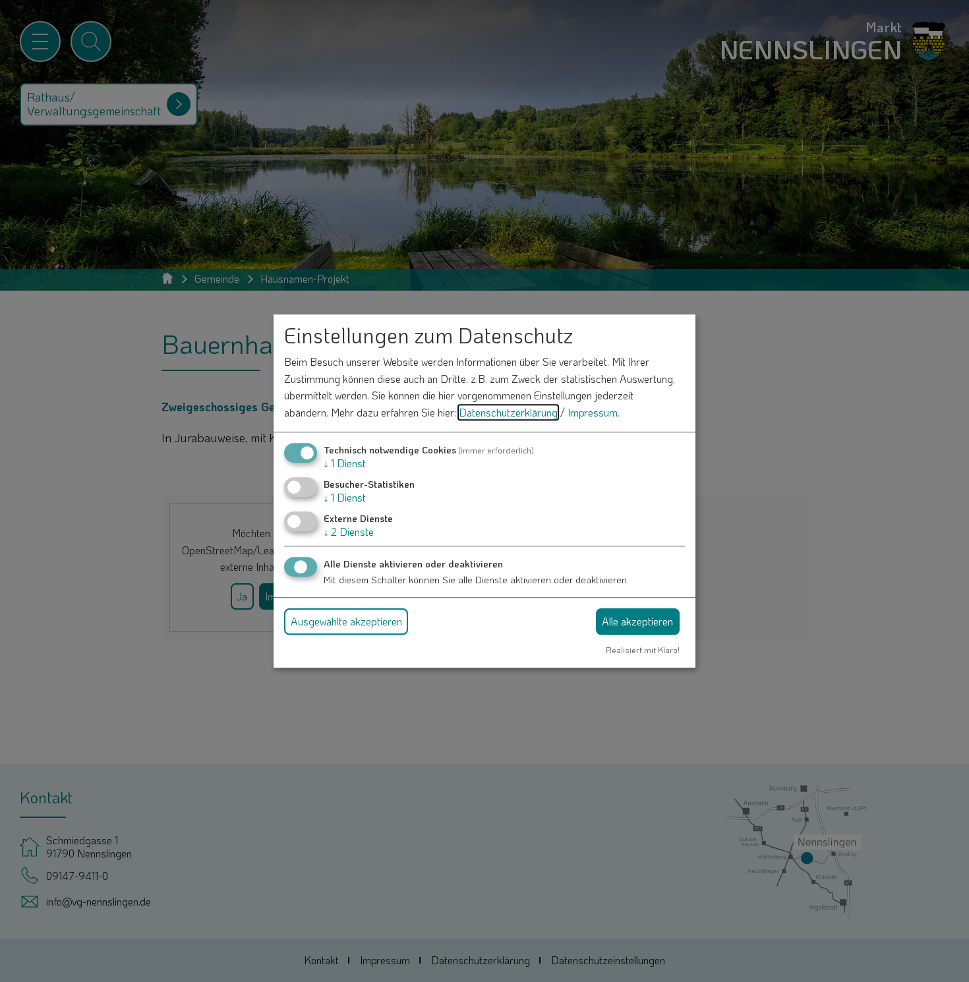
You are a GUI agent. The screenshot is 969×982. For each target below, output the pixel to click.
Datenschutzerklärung (508, 412)
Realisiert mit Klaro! (643, 650)
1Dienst (345, 463)
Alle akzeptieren (637, 621)
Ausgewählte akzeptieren (346, 621)
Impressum (593, 412)
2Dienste (349, 531)
